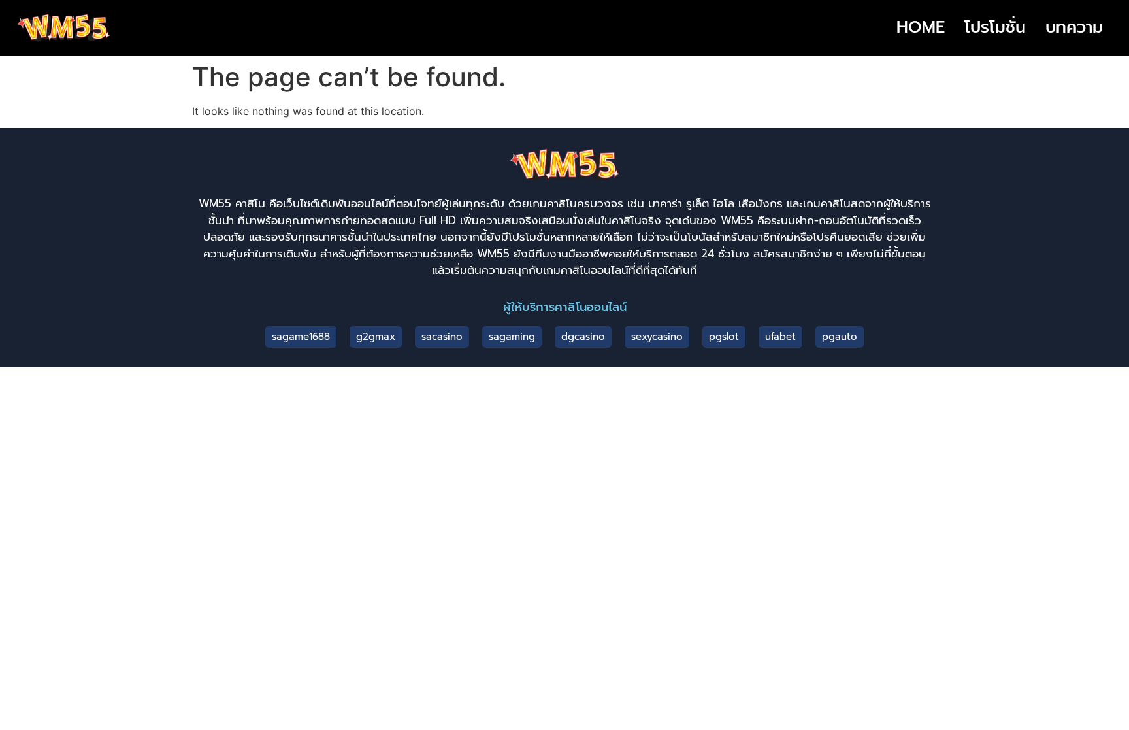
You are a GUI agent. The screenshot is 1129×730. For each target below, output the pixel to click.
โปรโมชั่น (995, 27)
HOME (920, 27)
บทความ (1074, 27)
